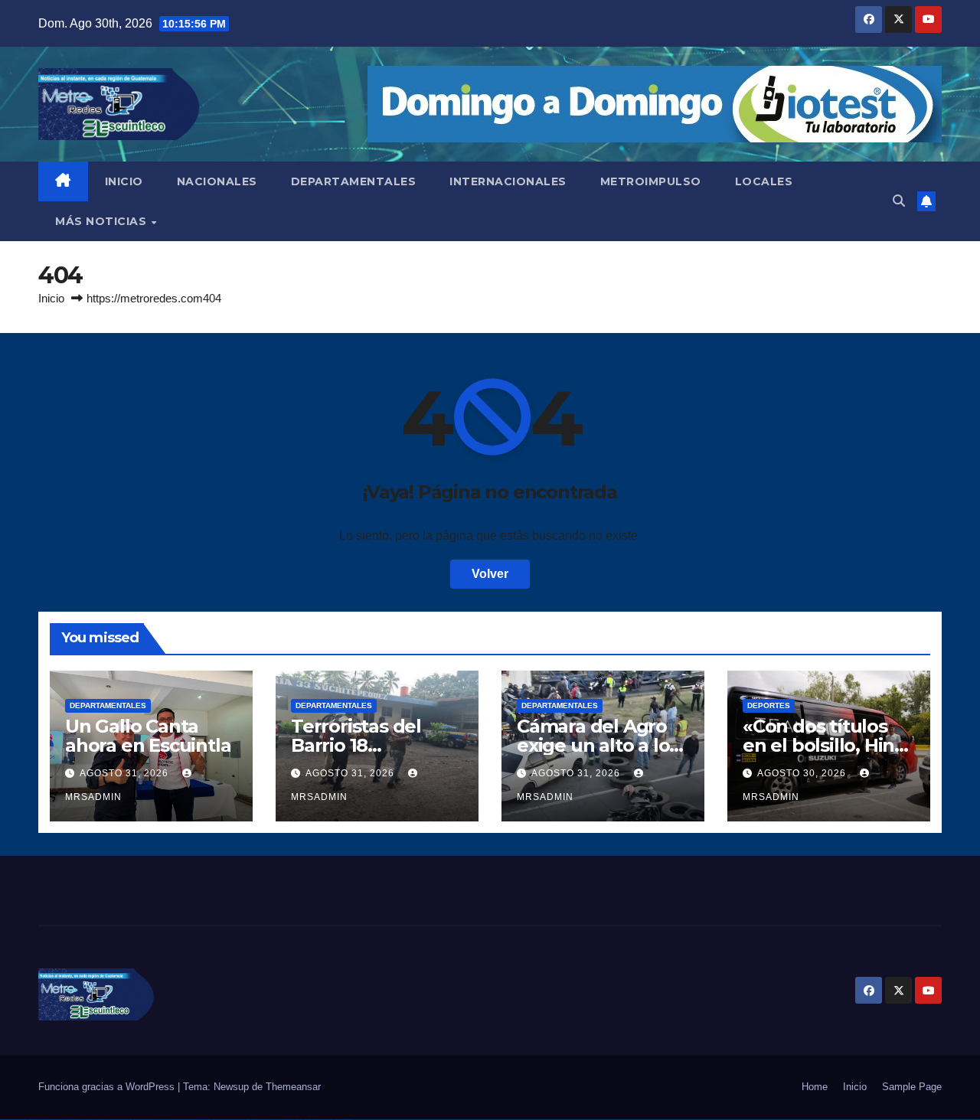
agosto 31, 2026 (126, 773)
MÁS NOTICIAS (102, 221)
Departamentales (108, 705)
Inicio (51, 298)
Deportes (768, 705)
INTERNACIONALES (508, 181)
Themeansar (293, 1086)
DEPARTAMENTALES (353, 181)
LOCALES (764, 181)
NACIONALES (217, 181)
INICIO (124, 181)
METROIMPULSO (650, 181)
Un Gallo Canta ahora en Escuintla (147, 735)
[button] (899, 200)
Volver (490, 573)
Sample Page (912, 1086)
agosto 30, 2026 (803, 773)
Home (815, 1086)
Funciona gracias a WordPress (108, 1086)
